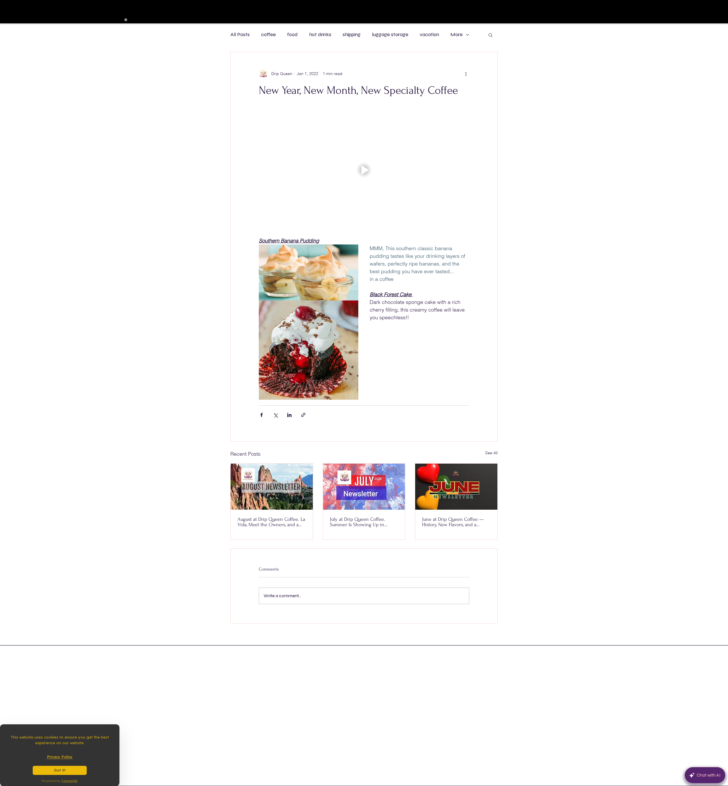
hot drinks (320, 34)
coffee (268, 34)
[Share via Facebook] (261, 415)
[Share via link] (303, 415)
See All (491, 452)
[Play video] (364, 170)
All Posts (240, 34)
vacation (429, 34)
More (456, 34)
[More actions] (465, 73)
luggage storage (390, 34)
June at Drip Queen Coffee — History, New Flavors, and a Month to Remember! (453, 522)
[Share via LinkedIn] (289, 415)
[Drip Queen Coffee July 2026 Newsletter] (364, 487)
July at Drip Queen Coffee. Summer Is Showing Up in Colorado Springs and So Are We (364, 522)
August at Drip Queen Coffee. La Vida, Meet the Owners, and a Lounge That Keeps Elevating (271, 522)
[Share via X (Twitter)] (275, 415)
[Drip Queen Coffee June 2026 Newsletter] (456, 487)
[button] (490, 34)
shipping (352, 34)
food (292, 34)
